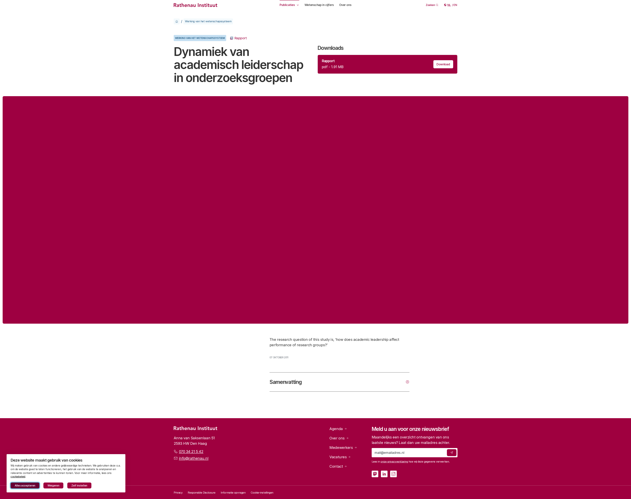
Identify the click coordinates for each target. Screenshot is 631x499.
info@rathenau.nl (194, 458)
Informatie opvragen (233, 492)
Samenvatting (286, 382)
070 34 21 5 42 (191, 451)
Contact (336, 466)
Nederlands (449, 5)
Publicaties (287, 5)
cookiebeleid (18, 476)
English (455, 5)
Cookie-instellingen (262, 492)
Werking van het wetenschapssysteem (208, 21)
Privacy (178, 492)
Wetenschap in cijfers (319, 5)
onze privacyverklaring (394, 461)
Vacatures (338, 457)
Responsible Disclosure (201, 492)
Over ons (345, 5)
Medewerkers (341, 447)
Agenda (336, 429)
